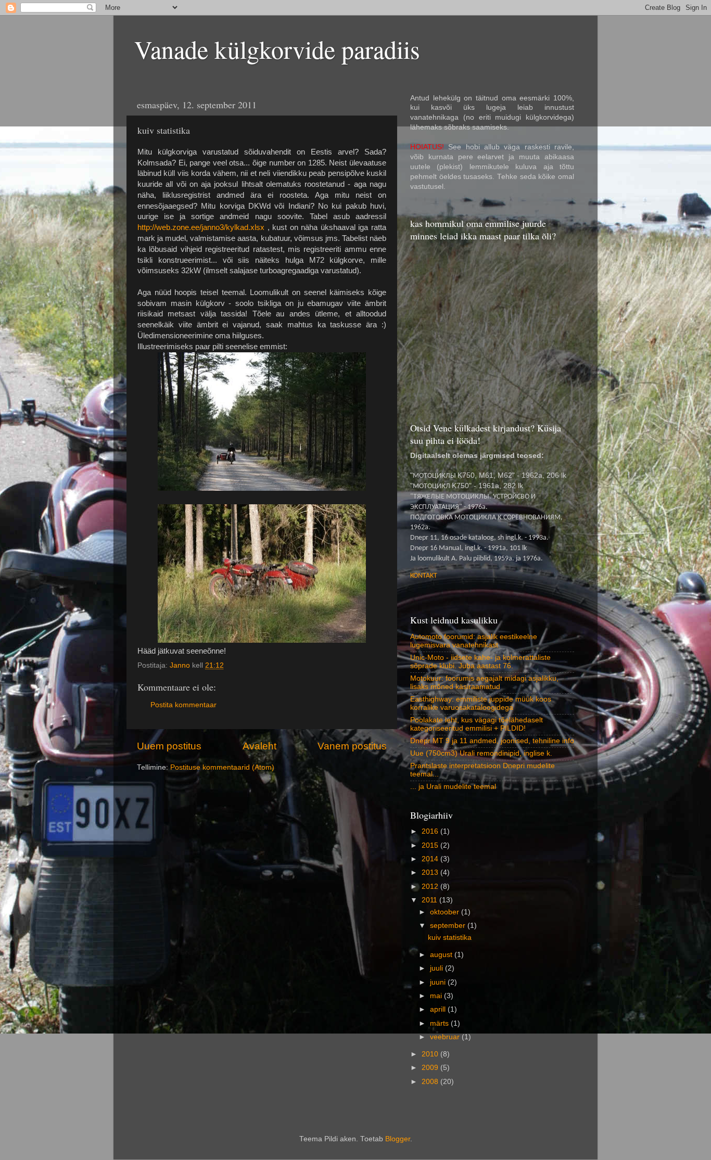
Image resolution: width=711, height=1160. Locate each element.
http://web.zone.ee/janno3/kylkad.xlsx (200, 227)
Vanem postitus (352, 746)
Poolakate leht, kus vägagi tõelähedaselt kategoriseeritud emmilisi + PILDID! (476, 724)
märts (440, 1023)
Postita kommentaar (183, 705)
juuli (437, 968)
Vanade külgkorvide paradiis (277, 49)
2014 (431, 859)
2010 (431, 1054)
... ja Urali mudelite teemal (453, 787)
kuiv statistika (450, 937)
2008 (431, 1082)
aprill (439, 1009)
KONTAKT (423, 575)
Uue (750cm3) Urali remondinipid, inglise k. (481, 753)
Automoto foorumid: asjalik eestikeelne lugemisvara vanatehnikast (473, 641)
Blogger (397, 1139)
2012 (431, 886)
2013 (431, 872)
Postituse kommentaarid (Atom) (222, 767)
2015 (431, 845)
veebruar (446, 1037)
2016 (431, 831)
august (442, 955)
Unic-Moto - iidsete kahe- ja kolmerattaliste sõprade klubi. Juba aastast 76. (480, 662)
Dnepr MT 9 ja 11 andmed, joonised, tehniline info (492, 741)
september (448, 925)
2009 (431, 1068)
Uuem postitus (169, 746)
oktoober (445, 912)
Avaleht (259, 746)
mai (437, 996)
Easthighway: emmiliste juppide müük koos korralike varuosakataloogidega (480, 703)
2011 (430, 900)
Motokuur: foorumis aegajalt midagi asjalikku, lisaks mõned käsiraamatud (484, 682)
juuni (439, 982)
